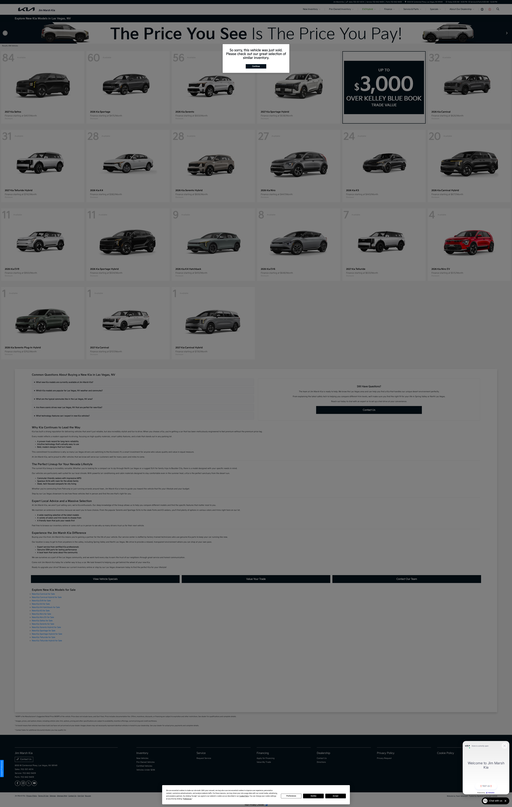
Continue (256, 66)
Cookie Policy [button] (244, 796)
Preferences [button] (187, 799)
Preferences (291, 796)
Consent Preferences (2, 768)
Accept (335, 796)
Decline (313, 796)
